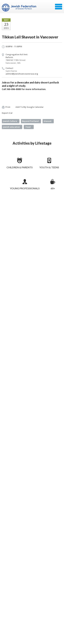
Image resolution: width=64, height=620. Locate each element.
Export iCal (7, 113)
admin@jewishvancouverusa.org (22, 73)
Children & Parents (20, 167)
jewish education (11, 126)
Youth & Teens (49, 167)
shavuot (47, 121)
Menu (58, 6)
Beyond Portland (30, 121)
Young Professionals (25, 188)
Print (7, 107)
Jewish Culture (10, 121)
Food (28, 126)
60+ (53, 188)
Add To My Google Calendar (30, 107)
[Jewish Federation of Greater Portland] (19, 8)
